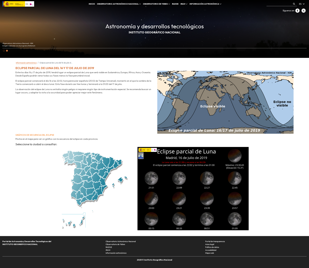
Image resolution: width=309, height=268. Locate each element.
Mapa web (209, 253)
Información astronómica (116, 253)
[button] (3, 50)
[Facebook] (297, 11)
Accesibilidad (210, 250)
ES (300, 4)
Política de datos (212, 247)
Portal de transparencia (215, 241)
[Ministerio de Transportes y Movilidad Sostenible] (18, 3)
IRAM (108, 250)
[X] (304, 11)
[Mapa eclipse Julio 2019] (225, 102)
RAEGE (109, 247)
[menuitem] (92, 3)
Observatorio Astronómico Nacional (121, 241)
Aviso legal (209, 244)
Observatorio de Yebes (115, 244)
